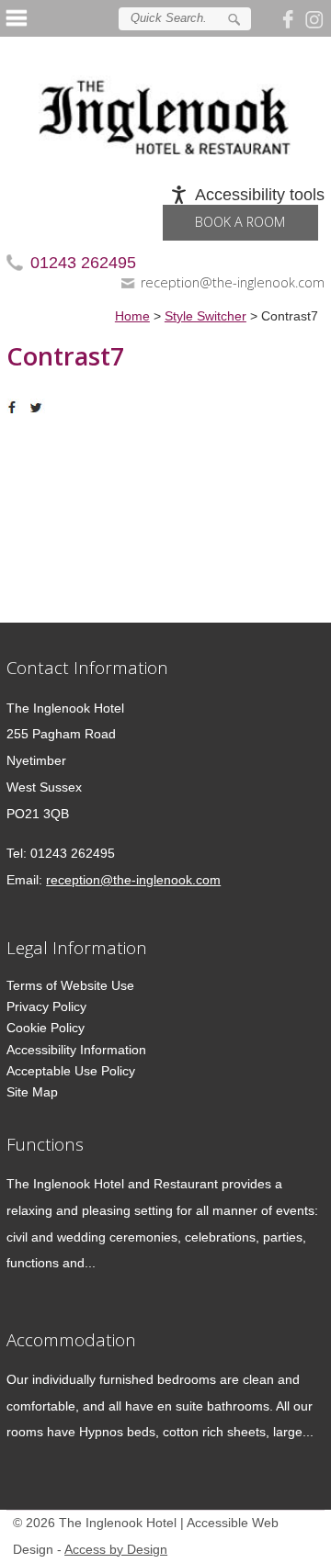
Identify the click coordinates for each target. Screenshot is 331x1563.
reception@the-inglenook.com (233, 282)
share (15, 408)
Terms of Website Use (70, 985)
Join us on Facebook (290, 18)
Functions (45, 1143)
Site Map (32, 1092)
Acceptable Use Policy (70, 1070)
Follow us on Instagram (314, 18)
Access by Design (115, 1550)
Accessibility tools (260, 195)
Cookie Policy (45, 1027)
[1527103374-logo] (165, 103)
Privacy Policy (46, 1006)
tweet (38, 408)
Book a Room (240, 222)
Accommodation (71, 1339)
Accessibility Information (76, 1049)
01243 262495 (83, 262)
